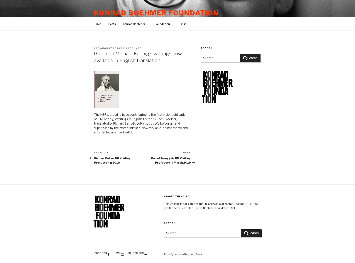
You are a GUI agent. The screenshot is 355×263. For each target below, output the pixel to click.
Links (183, 24)
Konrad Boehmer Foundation (156, 13)
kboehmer (134, 48)
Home (97, 24)
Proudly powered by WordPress (183, 254)
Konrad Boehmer (134, 24)
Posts (112, 24)
